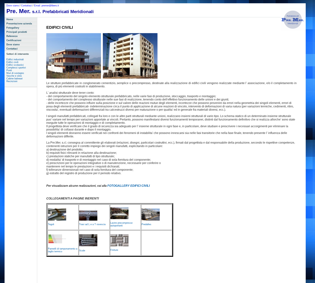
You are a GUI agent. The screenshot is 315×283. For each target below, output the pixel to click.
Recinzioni (11, 81)
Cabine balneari (14, 78)
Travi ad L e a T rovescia (92, 224)
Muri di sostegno (15, 73)
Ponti (9, 70)
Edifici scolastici (15, 65)
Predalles (146, 224)
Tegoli (51, 224)
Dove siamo (13, 5)
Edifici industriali (15, 59)
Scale (82, 250)
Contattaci (27, 5)
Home (9, 19)
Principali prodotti (16, 32)
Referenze (12, 36)
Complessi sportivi (16, 67)
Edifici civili (12, 62)
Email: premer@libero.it (46, 5)
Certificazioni (13, 40)
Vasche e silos (14, 75)
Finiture (114, 250)
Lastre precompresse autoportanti (121, 224)
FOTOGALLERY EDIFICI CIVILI (128, 185)
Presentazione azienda (19, 23)
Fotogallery (12, 27)
